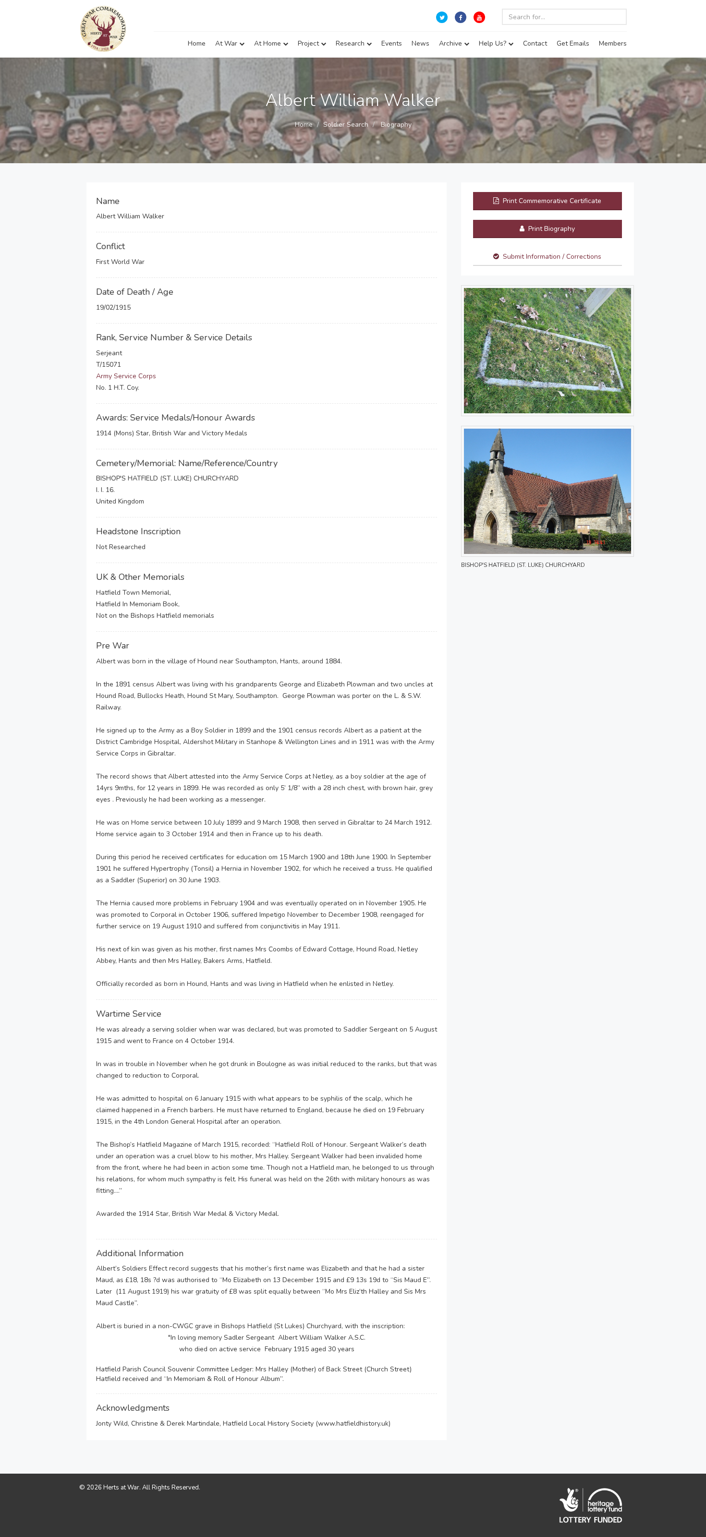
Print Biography (550, 228)
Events (391, 43)
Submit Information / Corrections (552, 256)
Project (309, 43)
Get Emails (573, 43)
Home (197, 43)
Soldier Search (345, 124)
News (420, 43)
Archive (451, 43)
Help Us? (493, 43)
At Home (268, 43)
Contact (535, 43)
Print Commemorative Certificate (551, 200)
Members (613, 43)
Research (351, 43)
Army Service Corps (126, 376)
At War (227, 43)
